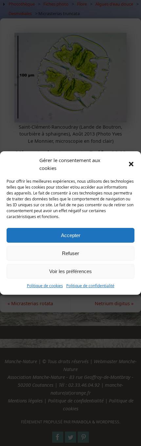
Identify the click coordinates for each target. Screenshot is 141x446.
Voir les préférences (70, 271)
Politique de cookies (45, 285)
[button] (131, 164)
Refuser (70, 253)
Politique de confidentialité (90, 285)
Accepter (70, 235)
